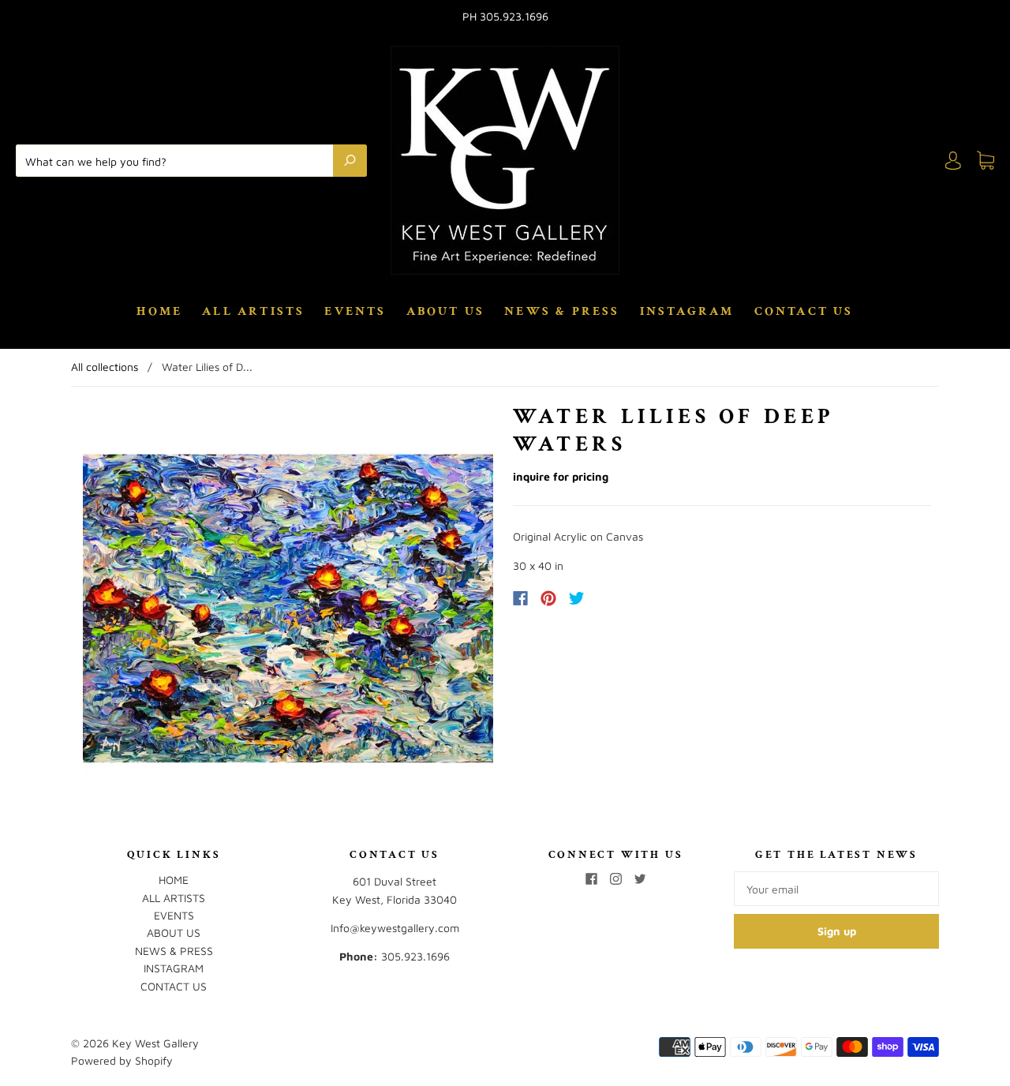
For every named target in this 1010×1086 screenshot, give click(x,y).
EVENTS (355, 312)
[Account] (953, 160)
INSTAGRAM (687, 312)
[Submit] (350, 160)
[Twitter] (577, 598)
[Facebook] (520, 598)
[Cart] (985, 160)
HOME (159, 312)
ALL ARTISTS (253, 312)
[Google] (609, 598)
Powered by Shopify (122, 1060)
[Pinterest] (548, 598)
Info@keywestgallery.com (395, 927)
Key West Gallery (155, 1043)
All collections (104, 366)
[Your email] (836, 888)
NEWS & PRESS (561, 312)
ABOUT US (445, 312)
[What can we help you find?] (178, 160)
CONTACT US (804, 312)
